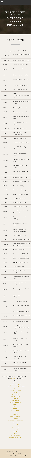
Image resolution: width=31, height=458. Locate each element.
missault (15, 430)
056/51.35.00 (8, 455)
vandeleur (15, 404)
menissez (15, 398)
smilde (15, 392)
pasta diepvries (15, 410)
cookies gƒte (15, 424)
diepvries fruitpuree (15, 402)
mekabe (15, 431)
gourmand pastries (15, 384)
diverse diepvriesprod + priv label (15, 386)
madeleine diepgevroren (15, 420)
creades (15, 414)
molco (15, 388)
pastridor (15, 418)
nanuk (15, 412)
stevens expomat (15, 390)
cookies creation (15, 426)
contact (13, 378)
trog (15, 433)
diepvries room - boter (15, 437)
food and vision (15, 394)
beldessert (15, 428)
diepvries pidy (15, 396)
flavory (15, 406)
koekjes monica (15, 435)
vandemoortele (15, 383)
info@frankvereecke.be (20, 455)
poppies (15, 422)
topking (15, 408)
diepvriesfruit (15, 400)
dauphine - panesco (15, 416)
